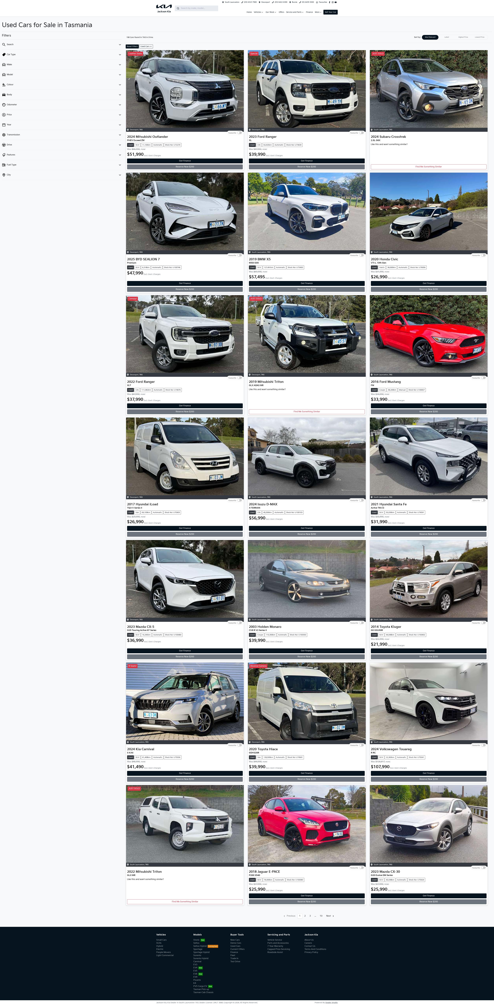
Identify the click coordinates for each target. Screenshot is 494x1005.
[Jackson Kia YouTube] (336, 2)
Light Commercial (165, 955)
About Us (309, 940)
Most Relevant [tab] (430, 37)
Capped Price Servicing (278, 949)
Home (249, 12)
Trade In (234, 958)
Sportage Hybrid (201, 952)
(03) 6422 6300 (281, 2)
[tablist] (455, 37)
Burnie (294, 2)
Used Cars (235, 946)
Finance (309, 12)
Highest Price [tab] (463, 37)
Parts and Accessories (278, 943)
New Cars (235, 940)
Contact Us (310, 946)
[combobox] (196, 8)
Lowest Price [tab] (479, 37)
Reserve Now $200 (185, 167)
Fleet (232, 955)
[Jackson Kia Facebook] (330, 2)
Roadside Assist (275, 952)
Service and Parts (293, 12)
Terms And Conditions (315, 949)
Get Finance (185, 161)
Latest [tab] (446, 37)
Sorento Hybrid (200, 958)
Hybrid (159, 946)
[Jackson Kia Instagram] (333, 2)
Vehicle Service (274, 940)
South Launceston (232, 2)
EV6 (195, 974)
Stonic (196, 940)
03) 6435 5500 (308, 2)
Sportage (197, 949)
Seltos (196, 943)
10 (321, 916)
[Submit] (178, 8)
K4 (194, 983)
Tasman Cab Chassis (203, 992)
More (317, 12)
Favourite (232, 133)
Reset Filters (132, 46)
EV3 (195, 964)
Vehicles (257, 12)
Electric (159, 949)
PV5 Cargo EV (200, 986)
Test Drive (235, 961)
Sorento (197, 955)
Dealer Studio (331, 1003)
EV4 (195, 968)
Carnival (197, 961)
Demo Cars (235, 943)
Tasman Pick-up (201, 989)
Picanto (197, 980)
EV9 (195, 977)
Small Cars (161, 940)
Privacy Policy (311, 952)
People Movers (163, 952)
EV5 (195, 971)
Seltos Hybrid (200, 946)
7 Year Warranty (275, 946)
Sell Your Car (330, 12)
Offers (281, 12)
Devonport (265, 2)
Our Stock (270, 12)
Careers (308, 943)
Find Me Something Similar (429, 167)
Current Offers (237, 949)
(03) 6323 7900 (250, 2)
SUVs (158, 943)
